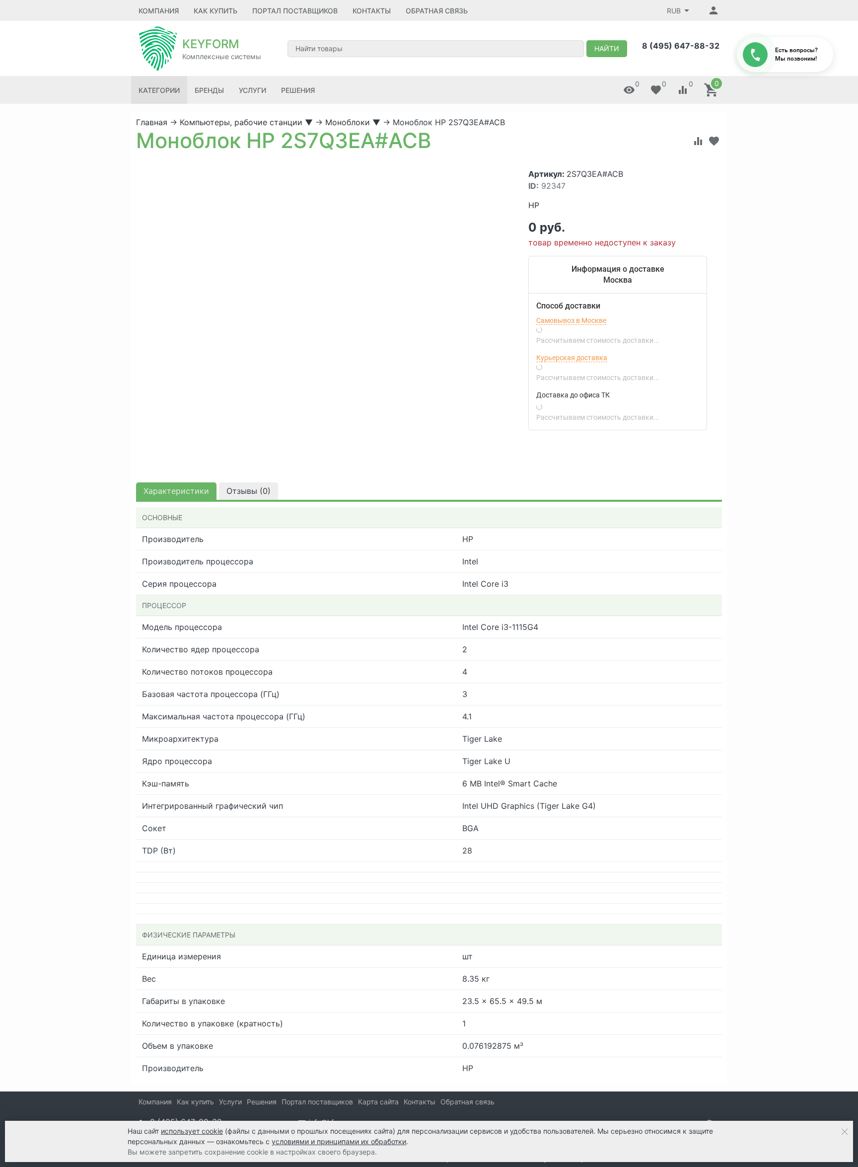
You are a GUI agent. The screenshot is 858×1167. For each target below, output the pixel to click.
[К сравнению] (698, 141)
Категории (159, 90)
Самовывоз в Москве (571, 320)
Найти (606, 48)
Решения (298, 90)
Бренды (209, 90)
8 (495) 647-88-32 (680, 46)
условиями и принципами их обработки (339, 1141)
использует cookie (192, 1131)
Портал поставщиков (295, 10)
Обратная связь (437, 10)
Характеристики (176, 491)
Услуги (252, 90)
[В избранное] (714, 141)
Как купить (215, 10)
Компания (159, 10)
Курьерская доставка (571, 358)
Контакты (372, 10)
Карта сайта (378, 1101)
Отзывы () (248, 491)
